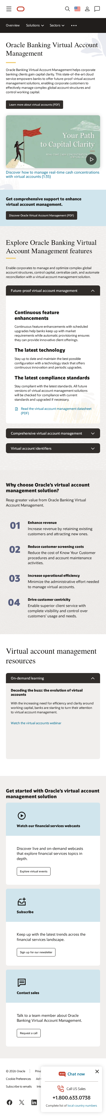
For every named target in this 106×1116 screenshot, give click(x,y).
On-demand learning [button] (27, 678)
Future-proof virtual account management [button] (44, 290)
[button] (9, 9)
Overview (13, 25)
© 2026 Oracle (15, 1071)
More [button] (77, 25)
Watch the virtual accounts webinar (36, 723)
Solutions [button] (33, 25)
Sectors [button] (55, 25)
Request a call (28, 1033)
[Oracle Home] (21, 9)
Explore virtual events (33, 871)
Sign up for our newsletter (36, 952)
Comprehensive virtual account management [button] (46, 433)
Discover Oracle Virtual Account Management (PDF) (41, 215)
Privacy (39, 1071)
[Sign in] (87, 9)
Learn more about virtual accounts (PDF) (34, 104)
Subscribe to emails (19, 1086)
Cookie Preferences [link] (18, 1079)
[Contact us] (97, 9)
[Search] (68, 9)
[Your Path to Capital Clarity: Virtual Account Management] (53, 141)
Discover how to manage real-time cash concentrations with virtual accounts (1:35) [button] (52, 174)
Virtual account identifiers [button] (31, 448)
